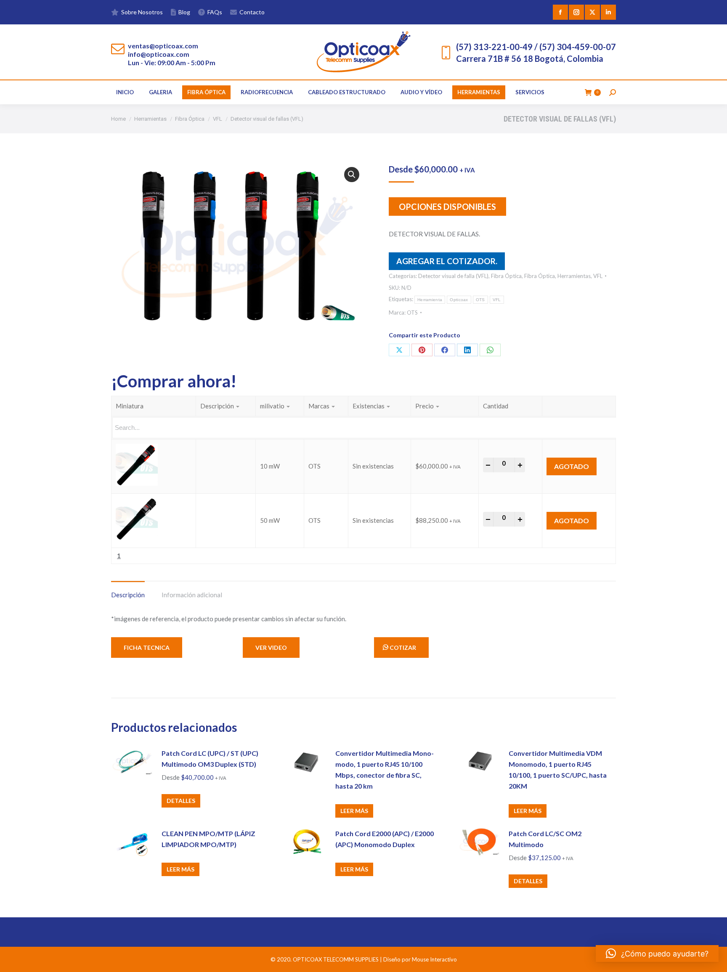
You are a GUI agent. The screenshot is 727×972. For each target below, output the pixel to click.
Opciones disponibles (447, 206)
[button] (351, 174)
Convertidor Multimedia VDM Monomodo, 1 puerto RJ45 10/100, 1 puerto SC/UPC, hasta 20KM (558, 769)
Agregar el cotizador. (446, 261)
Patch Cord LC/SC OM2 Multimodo (545, 838)
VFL (597, 276)
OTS (480, 299)
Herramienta (429, 299)
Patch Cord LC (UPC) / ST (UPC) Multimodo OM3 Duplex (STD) (210, 758)
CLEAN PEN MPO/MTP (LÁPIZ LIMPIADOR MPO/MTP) (208, 838)
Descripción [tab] (128, 595)
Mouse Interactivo (434, 959)
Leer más (354, 810)
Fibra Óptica (506, 276)
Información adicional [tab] (192, 595)
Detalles (181, 800)
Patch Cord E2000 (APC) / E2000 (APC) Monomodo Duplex (384, 838)
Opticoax (459, 299)
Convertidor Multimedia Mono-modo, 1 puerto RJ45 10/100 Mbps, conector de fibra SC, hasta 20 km (384, 769)
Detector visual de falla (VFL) (453, 276)
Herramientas (574, 276)
